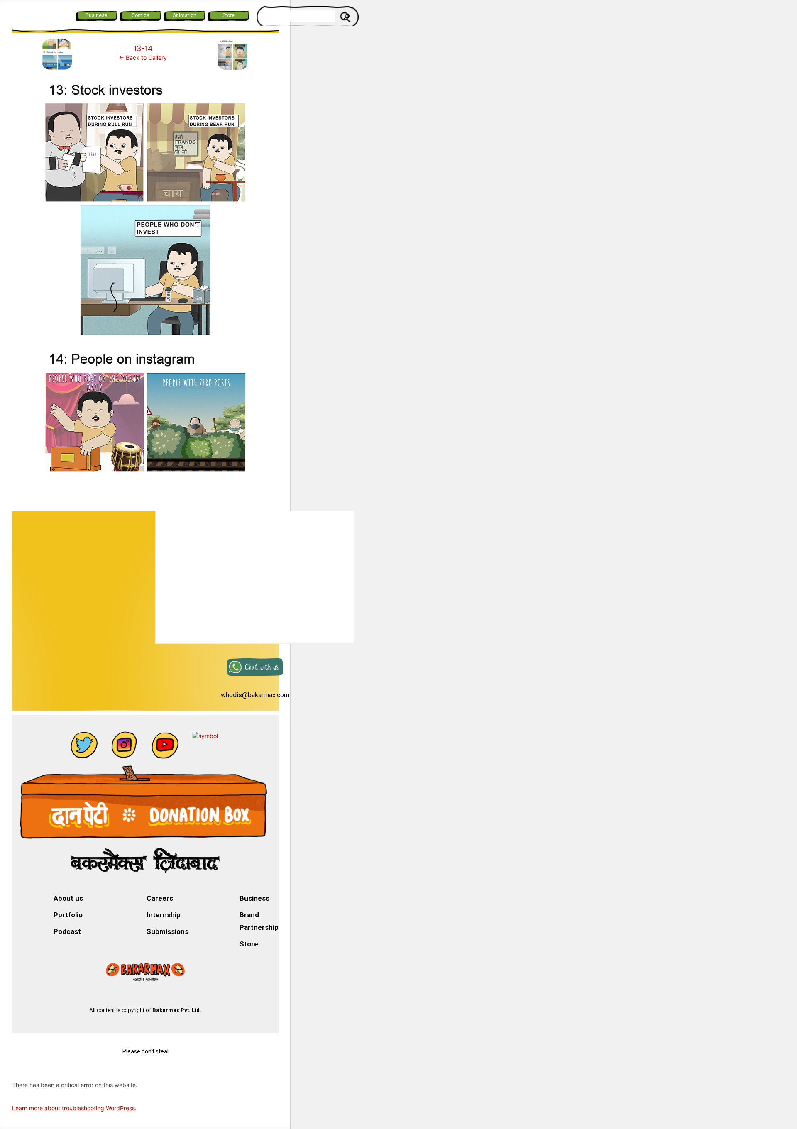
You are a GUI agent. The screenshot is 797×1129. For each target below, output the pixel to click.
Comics (140, 15)
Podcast (67, 931)
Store (228, 15)
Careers (160, 898)
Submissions (167, 931)
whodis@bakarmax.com (255, 695)
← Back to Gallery (143, 57)
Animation (184, 15)
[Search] (346, 16)
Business (97, 15)
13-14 (143, 48)
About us (68, 898)
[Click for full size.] (145, 279)
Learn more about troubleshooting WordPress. (74, 1108)
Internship (164, 915)
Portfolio (68, 915)
